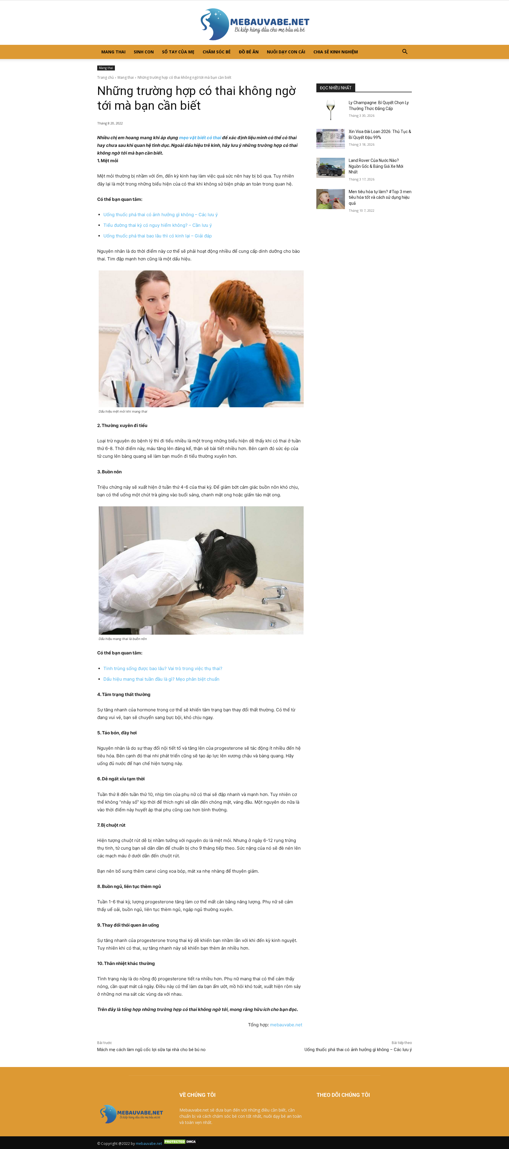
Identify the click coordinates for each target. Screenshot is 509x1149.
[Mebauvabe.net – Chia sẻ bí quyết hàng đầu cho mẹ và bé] (254, 23)
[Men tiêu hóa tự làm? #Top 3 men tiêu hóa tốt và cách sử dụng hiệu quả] (330, 199)
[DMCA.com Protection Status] (180, 1143)
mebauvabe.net (286, 1024)
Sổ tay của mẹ (178, 52)
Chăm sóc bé (217, 52)
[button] (405, 52)
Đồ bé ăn (249, 52)
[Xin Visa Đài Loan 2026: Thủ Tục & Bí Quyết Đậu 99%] (330, 139)
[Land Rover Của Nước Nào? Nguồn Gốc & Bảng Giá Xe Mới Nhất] (330, 168)
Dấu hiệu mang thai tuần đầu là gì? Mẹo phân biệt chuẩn (161, 679)
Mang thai (113, 52)
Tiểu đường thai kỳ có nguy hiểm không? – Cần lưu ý (157, 225)
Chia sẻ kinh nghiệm (335, 52)
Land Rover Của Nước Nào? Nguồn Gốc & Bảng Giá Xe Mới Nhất (376, 166)
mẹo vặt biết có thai (200, 137)
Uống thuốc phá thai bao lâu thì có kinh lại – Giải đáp (157, 236)
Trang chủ (105, 77)
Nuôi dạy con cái (286, 52)
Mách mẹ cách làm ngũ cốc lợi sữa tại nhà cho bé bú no (151, 1049)
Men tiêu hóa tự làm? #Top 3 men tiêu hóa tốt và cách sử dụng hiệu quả (380, 197)
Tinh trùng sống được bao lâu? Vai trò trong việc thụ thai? (162, 668)
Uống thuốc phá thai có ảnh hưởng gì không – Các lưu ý (160, 214)
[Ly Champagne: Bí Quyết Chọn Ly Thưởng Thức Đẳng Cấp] (330, 110)
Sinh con (144, 52)
